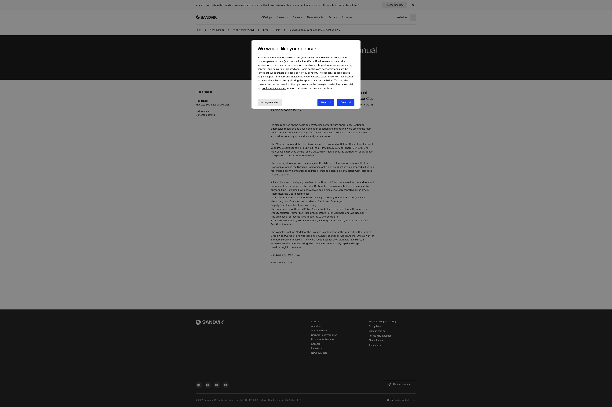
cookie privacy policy (274, 88)
